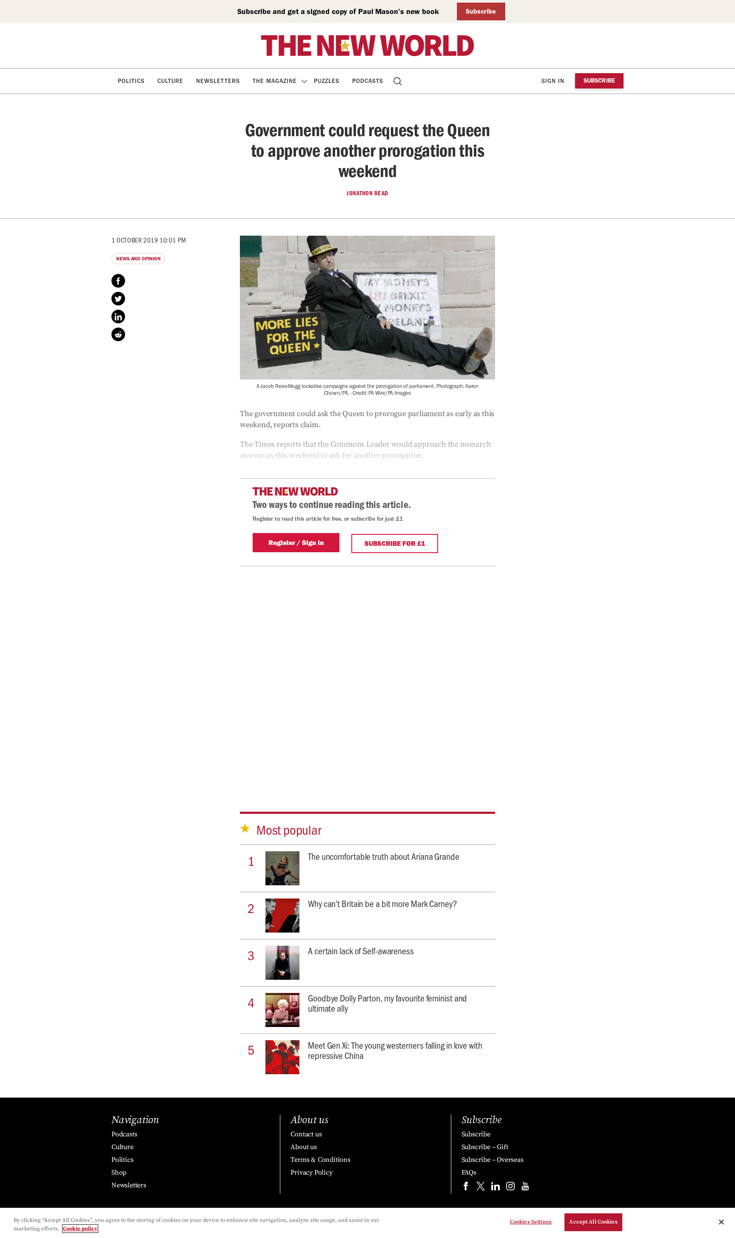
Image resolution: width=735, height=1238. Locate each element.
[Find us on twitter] (480, 1188)
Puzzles (326, 81)
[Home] (367, 45)
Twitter (118, 298)
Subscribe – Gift (485, 1147)
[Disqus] (367, 676)
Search (398, 81)
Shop (118, 1172)
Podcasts (367, 81)
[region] (367, 1223)
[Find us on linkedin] (495, 1188)
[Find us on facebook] (466, 1188)
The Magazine (275, 81)
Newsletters (218, 81)
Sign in (552, 81)
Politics (131, 81)
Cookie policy (80, 1228)
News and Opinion (138, 259)
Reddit (118, 334)
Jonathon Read (367, 193)
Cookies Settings (531, 1221)
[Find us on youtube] (525, 1188)
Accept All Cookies (593, 1221)
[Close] (721, 1221)
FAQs (469, 1172)
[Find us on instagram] (510, 1188)
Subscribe (481, 11)
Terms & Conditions (320, 1159)
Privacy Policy (311, 1172)
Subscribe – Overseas (493, 1159)
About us (303, 1147)
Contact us (306, 1134)
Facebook (118, 281)
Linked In (118, 316)
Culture (170, 81)
